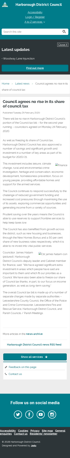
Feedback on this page (22, 367)
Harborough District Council (39, 4)
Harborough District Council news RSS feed (34, 344)
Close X (62, 44)
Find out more (35, 68)
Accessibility (35, 12)
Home (5, 83)
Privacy (35, 430)
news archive (34, 334)
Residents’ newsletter (43, 433)
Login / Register (35, 17)
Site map (47, 430)
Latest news (22, 83)
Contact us (15, 374)
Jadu (33, 445)
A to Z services (34, 21)
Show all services (32, 356)
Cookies (23, 430)
